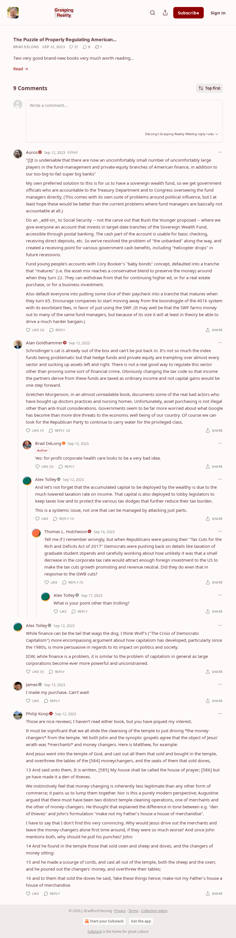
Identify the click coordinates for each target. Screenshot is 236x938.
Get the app (141, 921)
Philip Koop (37, 713)
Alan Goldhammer (44, 343)
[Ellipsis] (219, 152)
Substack (94, 931)
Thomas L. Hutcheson (65, 531)
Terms (133, 910)
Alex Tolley (45, 479)
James (32, 684)
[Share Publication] (165, 12)
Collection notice (154, 910)
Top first (212, 88)
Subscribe (188, 13)
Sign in (218, 13)
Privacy (120, 910)
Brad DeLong (26, 47)
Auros (32, 152)
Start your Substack (106, 921)
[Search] (152, 12)
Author (42, 450)
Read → (20, 68)
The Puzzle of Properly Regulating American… (65, 39)
